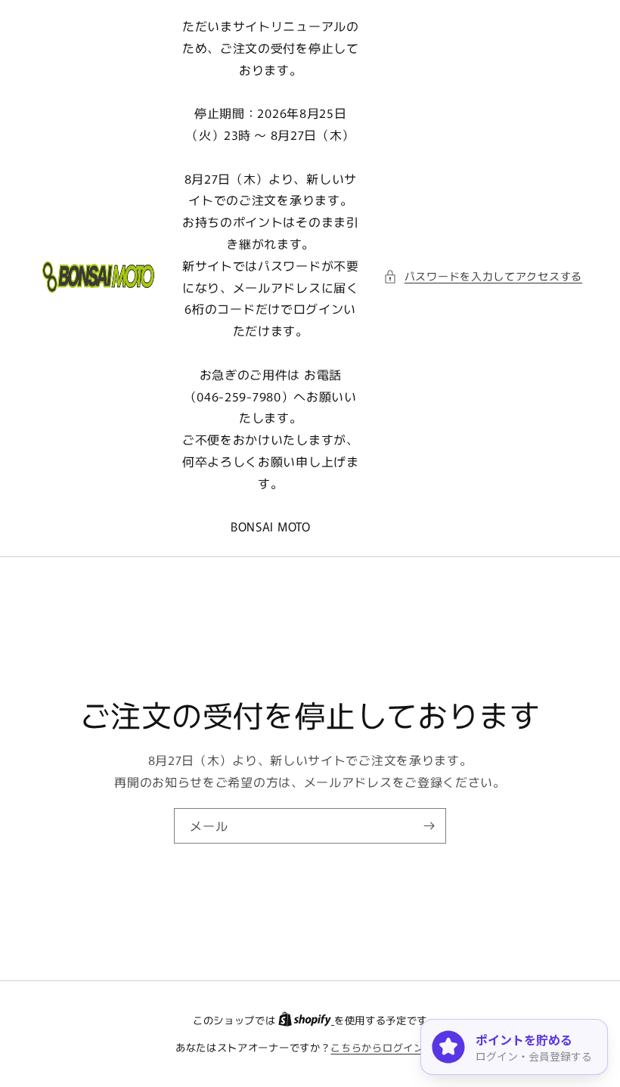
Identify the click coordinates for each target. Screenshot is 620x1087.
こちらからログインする (387, 1047)
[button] (482, 276)
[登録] (428, 825)
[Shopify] (306, 1020)
